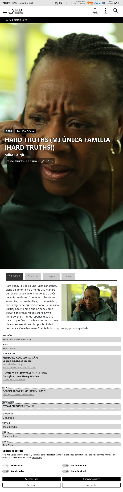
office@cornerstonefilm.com (18, 394)
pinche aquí (37, 457)
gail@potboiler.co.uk (14, 379)
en (74, 3)
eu (67, 3)
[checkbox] (5, 465)
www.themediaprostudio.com (19, 367)
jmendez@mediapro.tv (15, 364)
